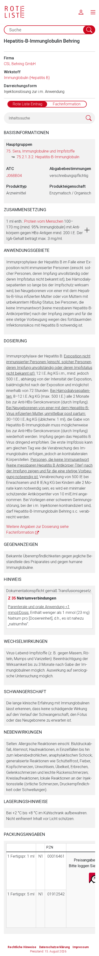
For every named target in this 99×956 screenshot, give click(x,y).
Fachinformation (66, 104)
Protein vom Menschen (43, 221)
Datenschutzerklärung (54, 947)
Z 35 (12, 598)
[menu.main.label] (93, 12)
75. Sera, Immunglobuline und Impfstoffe (40, 151)
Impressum (81, 947)
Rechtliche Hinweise (22, 947)
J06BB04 (14, 175)
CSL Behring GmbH (20, 64)
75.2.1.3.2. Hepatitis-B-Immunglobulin (48, 157)
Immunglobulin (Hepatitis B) (27, 77)
